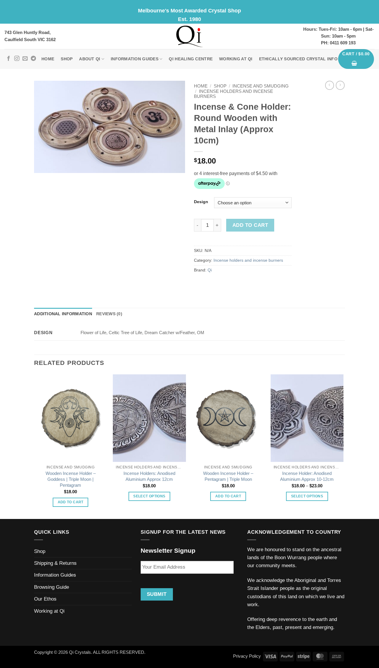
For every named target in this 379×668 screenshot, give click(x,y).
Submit (157, 594)
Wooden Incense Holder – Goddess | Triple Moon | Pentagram (71, 479)
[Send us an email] (25, 59)
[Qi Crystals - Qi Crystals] (189, 36)
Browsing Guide (51, 587)
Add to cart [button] (70, 502)
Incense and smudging (260, 86)
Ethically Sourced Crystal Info (298, 59)
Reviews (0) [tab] (109, 314)
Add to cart (250, 225)
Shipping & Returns (55, 563)
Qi (210, 270)
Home (47, 59)
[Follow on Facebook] (8, 59)
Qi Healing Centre (191, 59)
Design (201, 202)
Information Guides (134, 59)
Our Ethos (45, 599)
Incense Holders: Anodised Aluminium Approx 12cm (149, 476)
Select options (149, 496)
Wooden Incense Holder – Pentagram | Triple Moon (228, 476)
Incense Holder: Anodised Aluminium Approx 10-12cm (307, 476)
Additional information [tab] (63, 314)
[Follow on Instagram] (16, 59)
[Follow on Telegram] (33, 59)
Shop (67, 59)
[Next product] (329, 85)
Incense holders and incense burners (248, 260)
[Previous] (34, 446)
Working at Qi (236, 59)
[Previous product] (340, 85)
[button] (356, 59)
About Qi (89, 59)
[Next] (343, 446)
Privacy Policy (247, 656)
